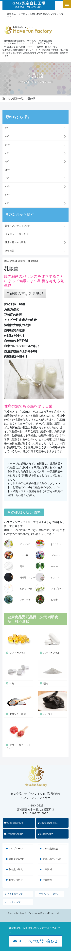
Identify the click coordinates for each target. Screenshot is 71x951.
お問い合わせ (16, 879)
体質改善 (9, 250)
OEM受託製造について (14, 823)
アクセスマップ (14, 894)
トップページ (16, 848)
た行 (7, 153)
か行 (7, 136)
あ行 (7, 128)
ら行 (7, 194)
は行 (7, 169)
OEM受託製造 (50, 848)
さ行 (7, 144)
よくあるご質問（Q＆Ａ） (49, 823)
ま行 (7, 178)
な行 (7, 161)
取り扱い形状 (16, 869)
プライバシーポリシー (49, 894)
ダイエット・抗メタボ (16, 234)
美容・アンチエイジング (17, 225)
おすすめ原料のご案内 (14, 834)
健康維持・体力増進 (15, 242)
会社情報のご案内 (46, 834)
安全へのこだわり (52, 859)
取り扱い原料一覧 (13, 98)
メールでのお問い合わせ (38, 941)
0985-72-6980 (39, 813)
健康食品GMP (16, 859)
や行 (7, 186)
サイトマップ (13, 902)
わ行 (7, 203)
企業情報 (47, 869)
